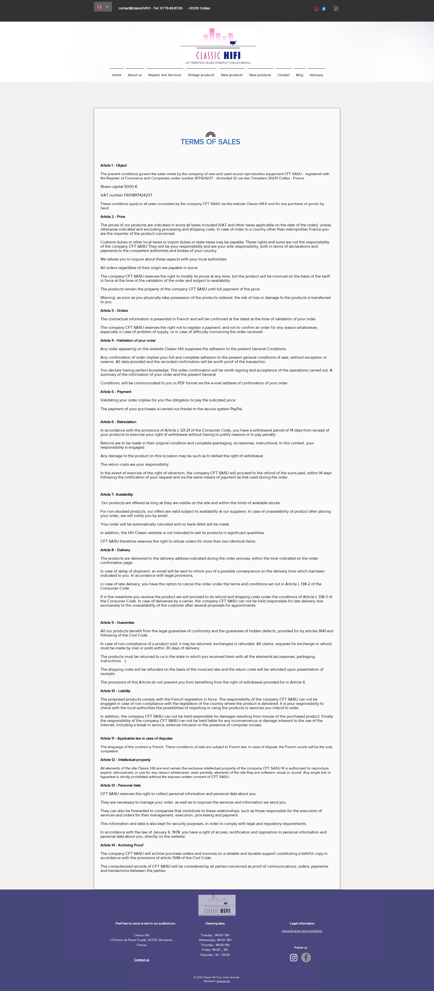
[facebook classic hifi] (324, 8)
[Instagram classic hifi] (316, 8)
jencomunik (223, 981)
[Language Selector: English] (103, 7)
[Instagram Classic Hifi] (294, 957)
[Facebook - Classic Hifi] (306, 957)
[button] (336, 8)
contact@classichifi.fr (134, 8)
